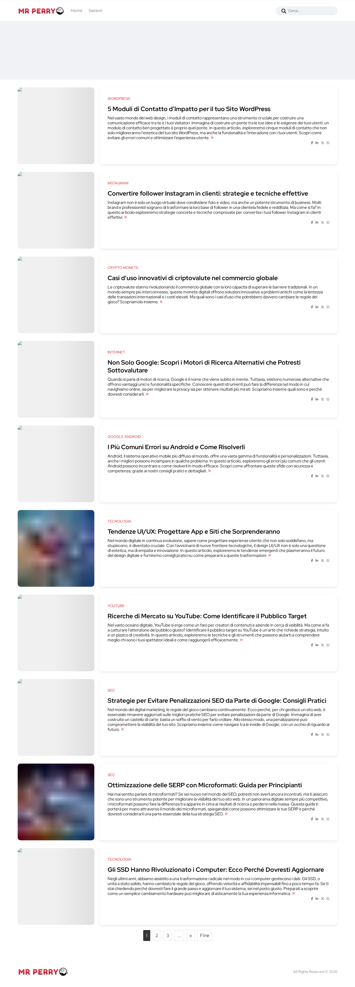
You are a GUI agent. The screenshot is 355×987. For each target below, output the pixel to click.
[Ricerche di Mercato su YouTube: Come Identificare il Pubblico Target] (241, 640)
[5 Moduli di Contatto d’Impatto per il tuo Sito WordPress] (212, 137)
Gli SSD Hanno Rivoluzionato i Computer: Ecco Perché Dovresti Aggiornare (216, 870)
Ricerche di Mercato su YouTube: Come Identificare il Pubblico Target (207, 616)
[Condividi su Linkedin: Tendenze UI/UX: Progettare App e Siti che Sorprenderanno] (316, 561)
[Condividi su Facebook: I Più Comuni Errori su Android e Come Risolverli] (312, 476)
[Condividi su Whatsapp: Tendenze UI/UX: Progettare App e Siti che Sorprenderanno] (328, 561)
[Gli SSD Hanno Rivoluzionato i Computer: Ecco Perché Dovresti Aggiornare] (293, 893)
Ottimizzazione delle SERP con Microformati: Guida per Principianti (205, 785)
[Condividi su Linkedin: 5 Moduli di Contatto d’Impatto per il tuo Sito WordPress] (316, 143)
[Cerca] (283, 11)
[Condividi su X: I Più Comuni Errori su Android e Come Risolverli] (322, 476)
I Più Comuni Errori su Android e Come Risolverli (176, 447)
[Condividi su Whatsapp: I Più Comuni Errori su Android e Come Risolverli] (328, 476)
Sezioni (95, 10)
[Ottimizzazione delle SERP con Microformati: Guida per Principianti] (226, 814)
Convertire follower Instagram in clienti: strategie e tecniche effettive (208, 193)
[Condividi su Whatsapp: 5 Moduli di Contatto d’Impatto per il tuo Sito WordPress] (328, 143)
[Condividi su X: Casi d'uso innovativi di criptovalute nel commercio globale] (322, 307)
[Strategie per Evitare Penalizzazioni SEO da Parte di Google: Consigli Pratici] (122, 729)
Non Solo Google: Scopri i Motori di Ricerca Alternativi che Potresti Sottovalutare (204, 366)
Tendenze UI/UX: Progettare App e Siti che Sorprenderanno (194, 531)
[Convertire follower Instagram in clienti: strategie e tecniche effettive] (125, 217)
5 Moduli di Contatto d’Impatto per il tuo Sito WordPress (189, 109)
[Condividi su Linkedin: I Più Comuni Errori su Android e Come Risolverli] (316, 476)
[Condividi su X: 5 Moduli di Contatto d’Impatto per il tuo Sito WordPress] (322, 143)
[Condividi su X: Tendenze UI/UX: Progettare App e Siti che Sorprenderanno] (322, 561)
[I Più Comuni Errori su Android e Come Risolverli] (209, 471)
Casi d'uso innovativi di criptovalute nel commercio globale (193, 278)
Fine (204, 935)
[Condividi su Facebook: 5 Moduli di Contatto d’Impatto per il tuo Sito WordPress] (312, 143)
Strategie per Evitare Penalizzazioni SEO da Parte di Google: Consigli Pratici (217, 700)
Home (76, 10)
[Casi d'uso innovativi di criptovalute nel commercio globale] (161, 302)
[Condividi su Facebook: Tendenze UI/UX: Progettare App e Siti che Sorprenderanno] (312, 561)
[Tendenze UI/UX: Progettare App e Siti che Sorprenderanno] (269, 555)
